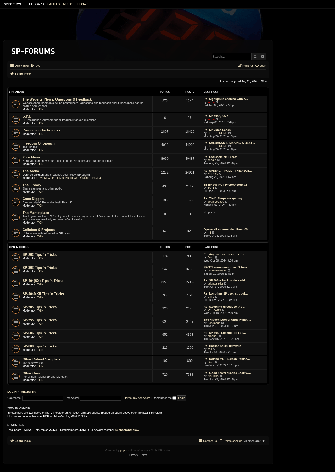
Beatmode (214, 322)
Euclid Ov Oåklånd (77, 177)
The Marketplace (36, 213)
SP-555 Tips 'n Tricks (40, 320)
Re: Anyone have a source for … (226, 254)
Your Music (32, 157)
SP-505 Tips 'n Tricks (40, 307)
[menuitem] (35, 66)
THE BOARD (35, 4)
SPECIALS (82, 4)
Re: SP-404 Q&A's (216, 116)
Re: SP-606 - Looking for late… (225, 332)
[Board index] (33, 50)
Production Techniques (41, 130)
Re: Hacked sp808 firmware (222, 345)
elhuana (96, 177)
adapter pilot (215, 283)
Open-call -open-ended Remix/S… (227, 229)
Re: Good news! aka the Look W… (227, 372)
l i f (209, 232)
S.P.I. (27, 116)
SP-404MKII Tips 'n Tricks (43, 294)
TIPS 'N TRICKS (19, 247)
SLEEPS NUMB (217, 133)
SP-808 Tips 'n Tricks (40, 346)
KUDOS (213, 173)
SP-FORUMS (17, 91)
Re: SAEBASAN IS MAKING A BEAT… (229, 143)
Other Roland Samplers (41, 359)
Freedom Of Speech (39, 143)
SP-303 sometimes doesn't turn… (227, 267)
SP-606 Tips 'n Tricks (40, 333)
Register (28, 391)
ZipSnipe (213, 375)
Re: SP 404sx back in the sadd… (226, 280)
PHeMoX (44, 177)
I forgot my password (137, 397)
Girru (211, 257)
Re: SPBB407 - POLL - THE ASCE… (228, 170)
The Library (32, 185)
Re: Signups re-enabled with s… (226, 99)
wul (210, 349)
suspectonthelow (127, 429)
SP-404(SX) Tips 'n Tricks (43, 281)
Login (12, 391)
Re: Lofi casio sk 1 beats (220, 156)
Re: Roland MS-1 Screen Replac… (227, 358)
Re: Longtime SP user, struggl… (226, 293)
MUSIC (67, 4)
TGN (40, 109)
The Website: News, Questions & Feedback (57, 99)
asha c (212, 160)
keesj (211, 102)
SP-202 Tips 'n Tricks (40, 255)
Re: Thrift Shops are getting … (225, 198)
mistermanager (217, 270)
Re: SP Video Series (217, 129)
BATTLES (53, 4)
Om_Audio (214, 309)
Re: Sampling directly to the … (225, 306)
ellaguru (212, 335)
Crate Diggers (33, 199)
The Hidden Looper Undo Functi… (227, 319)
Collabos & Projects (39, 230)
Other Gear (31, 373)
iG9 (61, 177)
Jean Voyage (216, 201)
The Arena (31, 171)
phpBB (124, 450)
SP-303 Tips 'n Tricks (40, 268)
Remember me (162, 397)
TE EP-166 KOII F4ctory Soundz (225, 184)
